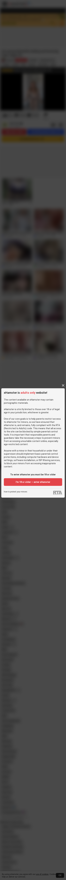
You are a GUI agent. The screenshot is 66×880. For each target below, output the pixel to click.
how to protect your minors (15, 492)
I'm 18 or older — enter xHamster (33, 482)
